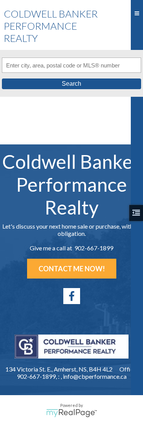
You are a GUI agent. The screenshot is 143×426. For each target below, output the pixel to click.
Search (71, 83)
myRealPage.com (71, 413)
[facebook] (71, 296)
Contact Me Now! (72, 268)
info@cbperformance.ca (95, 376)
